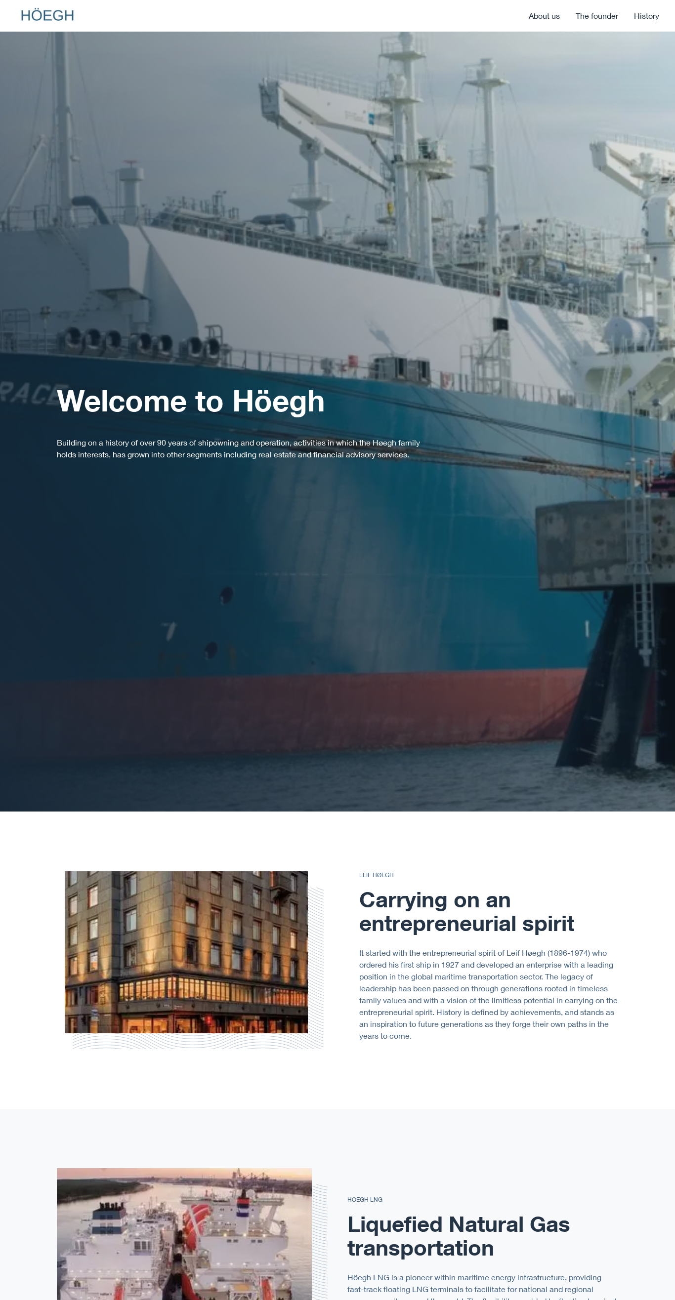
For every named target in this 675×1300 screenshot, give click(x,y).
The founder (597, 15)
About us (544, 15)
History (646, 15)
